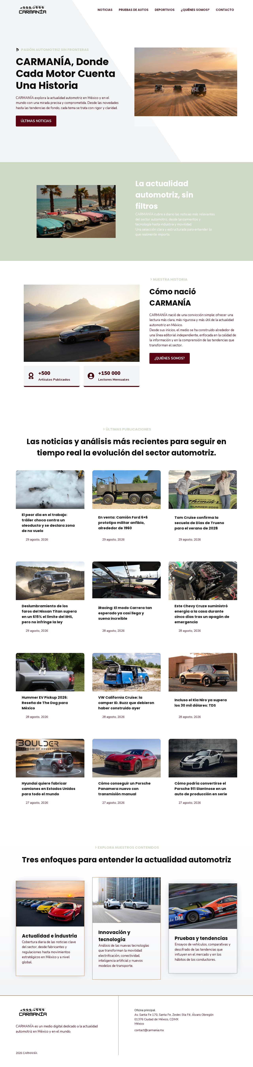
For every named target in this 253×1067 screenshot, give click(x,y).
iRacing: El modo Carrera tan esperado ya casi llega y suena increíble (125, 613)
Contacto (225, 10)
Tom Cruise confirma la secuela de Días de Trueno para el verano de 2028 (199, 523)
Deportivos (165, 10)
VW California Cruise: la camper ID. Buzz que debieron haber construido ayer (126, 703)
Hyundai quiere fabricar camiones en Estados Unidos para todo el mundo (48, 788)
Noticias (105, 10)
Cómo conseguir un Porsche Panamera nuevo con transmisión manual (124, 788)
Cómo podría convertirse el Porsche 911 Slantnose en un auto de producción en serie (201, 788)
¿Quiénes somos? (195, 10)
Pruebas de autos (133, 10)
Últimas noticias (36, 121)
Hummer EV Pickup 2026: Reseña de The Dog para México (45, 703)
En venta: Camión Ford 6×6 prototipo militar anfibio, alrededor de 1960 (123, 522)
